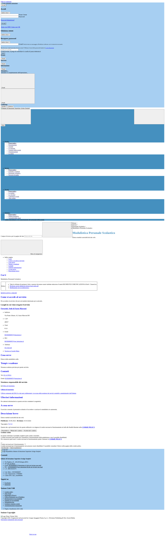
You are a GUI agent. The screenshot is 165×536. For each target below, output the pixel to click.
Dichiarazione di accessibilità (13, 499)
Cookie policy (9, 492)
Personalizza (5, 430)
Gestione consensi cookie (12, 504)
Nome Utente (23, 15)
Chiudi (3, 58)
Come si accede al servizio (16, 261)
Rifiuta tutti (16, 430)
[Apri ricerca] (149, 116)
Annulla (4, 106)
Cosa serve (11, 262)
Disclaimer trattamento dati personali (12, 519)
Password (22, 16)
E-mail (21, 44)
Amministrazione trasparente (13, 505)
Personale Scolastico (78, 226)
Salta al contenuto (6, 1)
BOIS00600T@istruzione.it (13, 335)
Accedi (3, 5)
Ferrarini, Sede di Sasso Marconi (13, 309)
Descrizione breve (13, 271)
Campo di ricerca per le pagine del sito (12, 236)
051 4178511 (7, 375)
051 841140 (8, 348)
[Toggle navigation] (16, 116)
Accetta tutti (30, 430)
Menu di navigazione (36, 254)
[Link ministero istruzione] (9, 3)
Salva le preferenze (15, 448)
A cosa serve (12, 269)
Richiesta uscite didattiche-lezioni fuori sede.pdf (24, 286)
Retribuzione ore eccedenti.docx (19, 288)
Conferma (10, 106)
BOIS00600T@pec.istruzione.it (14, 341)
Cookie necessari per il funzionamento (12, 444)
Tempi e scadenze (13, 264)
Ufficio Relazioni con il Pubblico (14, 497)
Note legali (8, 493)
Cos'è (10, 259)
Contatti (10, 266)
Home (74, 223)
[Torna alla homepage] (82, 108)
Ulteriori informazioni (14, 267)
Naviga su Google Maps (12, 351)
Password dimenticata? (8, 20)
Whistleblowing (9, 502)
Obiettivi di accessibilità (12, 500)
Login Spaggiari (50, 48)
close (3, 125)
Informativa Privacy (11, 495)
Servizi (74, 224)
